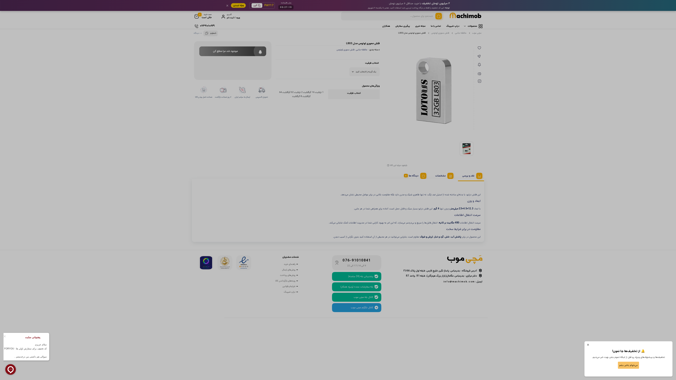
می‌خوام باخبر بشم (628, 365)
